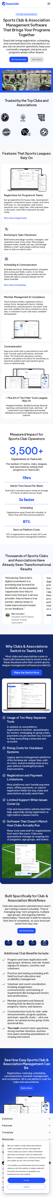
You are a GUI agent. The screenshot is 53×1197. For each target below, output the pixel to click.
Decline (26, 1187)
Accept (26, 1180)
